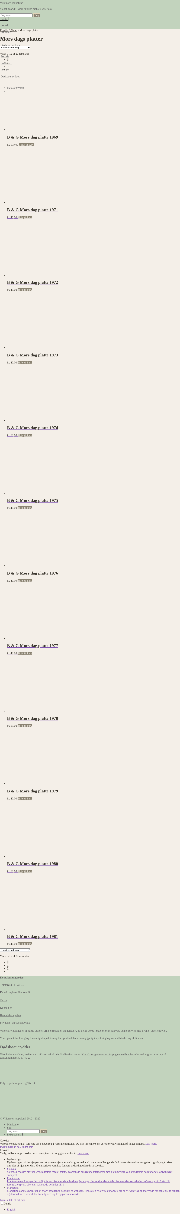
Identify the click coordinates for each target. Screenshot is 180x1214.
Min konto (13, 1124)
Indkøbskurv (15, 1134)
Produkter (6, 63)
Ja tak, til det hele (23, 1146)
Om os (3, 1000)
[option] (93, 1209)
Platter (13, 30)
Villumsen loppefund (11, 2)
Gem (3, 1200)
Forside (5, 25)
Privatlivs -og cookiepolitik (15, 1022)
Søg (37, 15)
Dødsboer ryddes (10, 45)
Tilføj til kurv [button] (26, 144)
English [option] (11, 1209)
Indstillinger (7, 1146)
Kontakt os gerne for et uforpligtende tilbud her (108, 1054)
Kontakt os (6, 1007)
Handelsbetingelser (10, 1015)
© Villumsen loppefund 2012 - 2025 (20, 1118)
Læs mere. (151, 1143)
